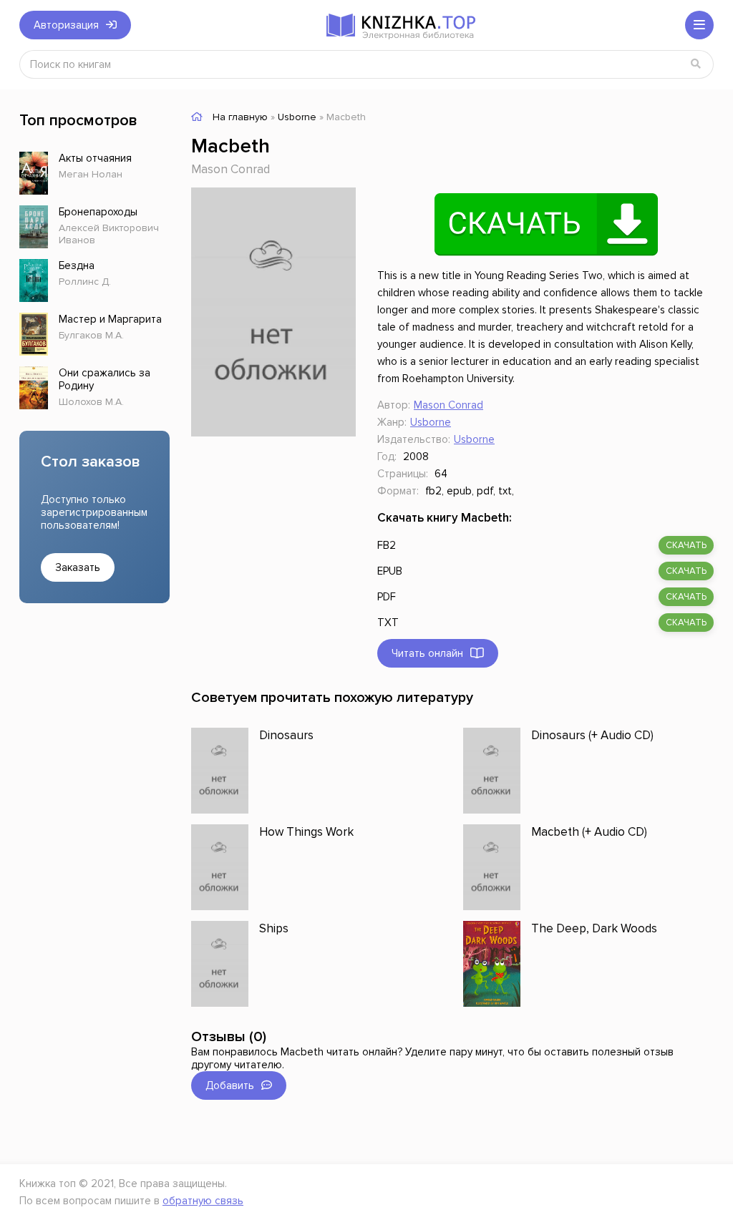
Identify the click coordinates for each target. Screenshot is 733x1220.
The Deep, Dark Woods (594, 928)
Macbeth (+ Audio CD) (589, 831)
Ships (273, 928)
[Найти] (696, 64)
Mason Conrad (230, 169)
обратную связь (202, 1200)
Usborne (430, 422)
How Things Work (306, 831)
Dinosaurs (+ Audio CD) (592, 735)
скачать (686, 545)
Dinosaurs (286, 735)
